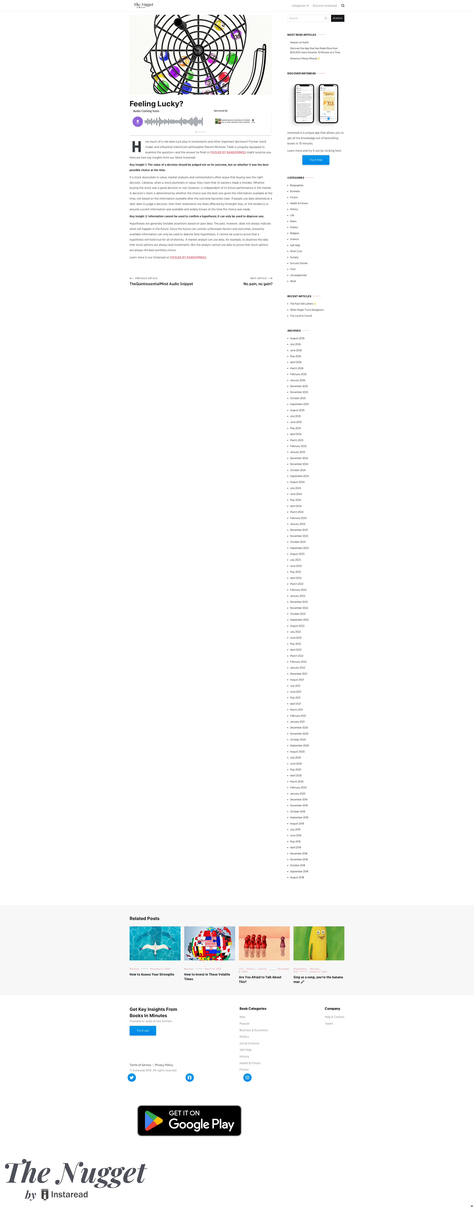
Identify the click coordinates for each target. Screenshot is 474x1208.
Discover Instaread (325, 5)
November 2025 (299, 392)
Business (295, 191)
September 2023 (299, 547)
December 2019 (298, 799)
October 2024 (298, 470)
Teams (329, 1023)
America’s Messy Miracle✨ (305, 58)
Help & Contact (334, 1017)
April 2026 (296, 362)
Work (293, 281)
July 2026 (295, 344)
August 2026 (297, 338)
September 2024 (299, 476)
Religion (294, 233)
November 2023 (299, 535)
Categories (299, 5)
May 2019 (295, 841)
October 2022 (298, 613)
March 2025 (296, 440)
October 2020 (298, 739)
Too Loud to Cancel (301, 315)
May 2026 (295, 356)
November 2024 (299, 464)
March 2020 (297, 781)
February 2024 (298, 518)
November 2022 (299, 607)
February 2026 (298, 374)
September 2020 (299, 745)
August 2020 (297, 751)
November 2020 (299, 733)
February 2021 (298, 715)
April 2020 (296, 775)
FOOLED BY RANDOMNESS (228, 152)
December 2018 (298, 853)
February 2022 (298, 661)
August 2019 (297, 823)
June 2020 (296, 763)
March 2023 (296, 583)
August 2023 (297, 553)
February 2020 (298, 787)
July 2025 (295, 416)
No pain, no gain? (258, 281)
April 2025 (295, 434)
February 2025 (298, 446)
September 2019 (299, 817)
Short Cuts (296, 251)
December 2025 (299, 386)
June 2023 (296, 565)
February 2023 (298, 589)
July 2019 (295, 829)
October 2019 (297, 811)
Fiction (294, 197)
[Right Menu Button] (472, 1206)
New (242, 1017)
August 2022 (297, 625)
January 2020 (298, 793)
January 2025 (297, 452)
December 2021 (298, 673)
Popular (245, 1023)
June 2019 (295, 835)
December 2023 (299, 529)
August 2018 (297, 877)
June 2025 (296, 422)
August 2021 (297, 679)
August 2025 (297, 410)
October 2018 (297, 865)
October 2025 (298, 398)
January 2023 (297, 595)
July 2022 (295, 631)
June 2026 (296, 350)
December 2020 (299, 727)
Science (294, 239)
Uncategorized (298, 275)
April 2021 (295, 703)
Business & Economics (254, 1030)
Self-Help (295, 245)
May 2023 (295, 571)
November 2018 (299, 859)
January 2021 (297, 721)
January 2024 (297, 523)
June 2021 (295, 691)
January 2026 (297, 380)
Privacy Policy (164, 1065)
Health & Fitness (299, 203)
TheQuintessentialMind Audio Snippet (161, 281)
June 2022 (296, 637)
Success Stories (299, 263)
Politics (294, 227)
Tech (293, 269)
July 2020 (295, 757)
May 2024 (295, 499)
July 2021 (295, 685)
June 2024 (296, 493)
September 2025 (299, 404)
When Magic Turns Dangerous (307, 309)
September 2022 (299, 619)
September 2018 (299, 871)
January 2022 (297, 667)
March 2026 (296, 368)
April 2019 (295, 847)
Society (294, 257)
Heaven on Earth (299, 42)
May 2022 (295, 643)
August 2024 (297, 481)
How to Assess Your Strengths (152, 974)
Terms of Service (140, 1065)
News (293, 221)
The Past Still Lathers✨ (303, 303)
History (294, 209)
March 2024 (296, 511)
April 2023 (295, 577)
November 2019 (299, 805)
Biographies (296, 185)
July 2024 (295, 488)
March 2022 (296, 655)
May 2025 (295, 428)
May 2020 (295, 769)
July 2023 (295, 559)
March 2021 (296, 709)
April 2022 (295, 649)
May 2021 (295, 697)
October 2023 (298, 541)
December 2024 (299, 458)
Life (292, 215)
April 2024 (296, 506)
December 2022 (299, 601)
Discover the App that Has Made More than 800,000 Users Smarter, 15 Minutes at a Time (315, 50)
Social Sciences (249, 1043)
